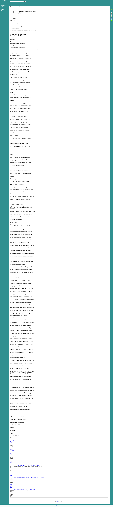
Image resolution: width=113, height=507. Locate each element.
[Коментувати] (111, 20)
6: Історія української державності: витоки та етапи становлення (12, 441)
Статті (56, 505)
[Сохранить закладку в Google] (111, 9)
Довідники (2, 6)
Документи (2, 7)
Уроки (2, 4)
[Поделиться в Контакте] (111, 15)
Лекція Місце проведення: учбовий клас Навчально (12, 462)
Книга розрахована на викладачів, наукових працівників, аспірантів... (24, 489)
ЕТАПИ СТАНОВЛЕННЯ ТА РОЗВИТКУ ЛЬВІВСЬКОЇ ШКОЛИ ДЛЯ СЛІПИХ (26, 465)
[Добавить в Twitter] (111, 19)
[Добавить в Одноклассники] (111, 16)
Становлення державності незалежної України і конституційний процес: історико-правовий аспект (29, 477)
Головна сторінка (3, 0)
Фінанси (2, 10)
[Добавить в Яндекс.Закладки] (111, 12)
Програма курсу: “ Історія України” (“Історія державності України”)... (12, 486)
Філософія (2, 9)
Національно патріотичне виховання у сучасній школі (12, 474)
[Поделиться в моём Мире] (111, 13)
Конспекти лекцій (3, 5)
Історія (2, 8)
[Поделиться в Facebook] (111, 18)
